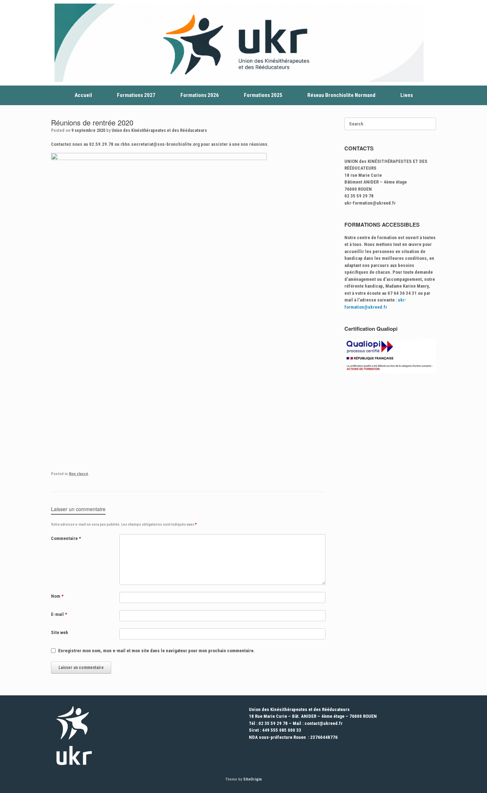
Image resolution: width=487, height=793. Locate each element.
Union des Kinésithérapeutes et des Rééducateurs (159, 130)
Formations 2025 (263, 95)
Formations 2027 (136, 95)
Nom (57, 596)
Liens (406, 95)
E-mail (59, 614)
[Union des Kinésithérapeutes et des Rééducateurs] (239, 43)
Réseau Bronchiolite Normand (341, 95)
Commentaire (66, 538)
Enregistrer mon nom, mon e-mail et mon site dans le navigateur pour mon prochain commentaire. (156, 650)
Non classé (78, 474)
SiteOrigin (252, 779)
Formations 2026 (199, 95)
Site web (59, 632)
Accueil (83, 95)
